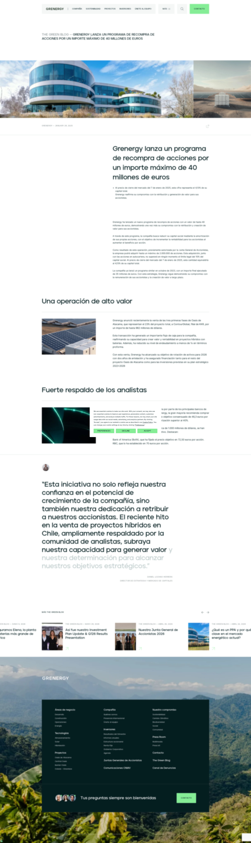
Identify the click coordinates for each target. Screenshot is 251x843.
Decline (126, 431)
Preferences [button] (139, 425)
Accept (147, 431)
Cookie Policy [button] (148, 422)
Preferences (103, 431)
